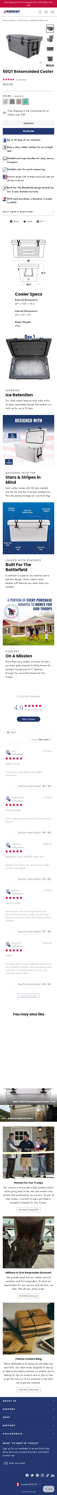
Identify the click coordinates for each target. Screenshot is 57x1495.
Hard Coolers (23, 20)
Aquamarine (25, 101)
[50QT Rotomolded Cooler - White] (4, 1071)
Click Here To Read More (29, 1209)
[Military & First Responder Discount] (28, 1242)
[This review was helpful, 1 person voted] (44, 931)
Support (9, 1409)
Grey (12, 101)
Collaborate (13, 1433)
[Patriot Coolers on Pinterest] (37, 1475)
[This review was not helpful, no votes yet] (49, 786)
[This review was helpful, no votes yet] (44, 786)
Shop (6, 1417)
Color (13, 96)
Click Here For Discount (28, 1296)
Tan (19, 101)
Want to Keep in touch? (21, 1443)
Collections (13, 20)
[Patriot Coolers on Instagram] (42, 1475)
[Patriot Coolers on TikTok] (47, 1475)
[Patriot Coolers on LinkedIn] (52, 1475)
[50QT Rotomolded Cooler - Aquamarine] (13, 1071)
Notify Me (28, 131)
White (5, 101)
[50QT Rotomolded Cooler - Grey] (7, 1071)
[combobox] (41, 739)
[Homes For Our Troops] (28, 1152)
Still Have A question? (18, 212)
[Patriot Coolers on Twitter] (32, 1475)
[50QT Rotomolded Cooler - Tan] (10, 1071)
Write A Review (28, 719)
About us (9, 1401)
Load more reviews (28, 995)
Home (5, 20)
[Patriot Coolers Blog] (28, 1329)
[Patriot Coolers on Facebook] (27, 1475)
